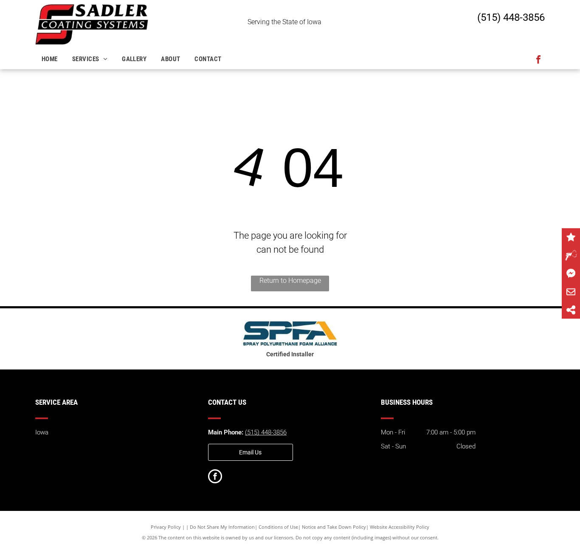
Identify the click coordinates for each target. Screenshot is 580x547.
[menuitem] (50, 59)
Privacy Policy (166, 527)
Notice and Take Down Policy (334, 527)
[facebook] (538, 60)
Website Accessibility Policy (399, 527)
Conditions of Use (278, 527)
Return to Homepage (290, 280)
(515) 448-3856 (511, 17)
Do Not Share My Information (222, 527)
